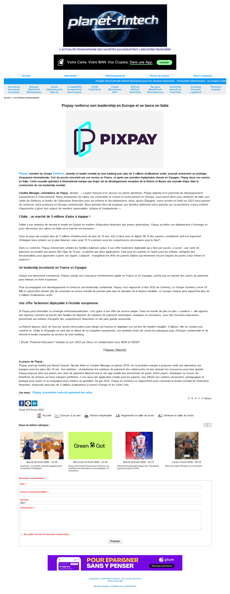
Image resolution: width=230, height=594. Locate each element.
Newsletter (70, 75)
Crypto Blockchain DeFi (114, 89)
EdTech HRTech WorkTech (135, 89)
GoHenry (58, 173)
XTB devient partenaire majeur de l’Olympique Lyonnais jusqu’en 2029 (138, 467)
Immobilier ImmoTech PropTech (176, 89)
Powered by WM (115, 581)
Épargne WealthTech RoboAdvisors (155, 89)
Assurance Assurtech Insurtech (14, 89)
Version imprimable (100, 416)
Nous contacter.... (204, 75)
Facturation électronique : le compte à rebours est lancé (195, 80)
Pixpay (23, 173)
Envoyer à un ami (69, 416)
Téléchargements (115, 75)
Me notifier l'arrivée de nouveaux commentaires (47, 534)
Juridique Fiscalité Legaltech (196, 89)
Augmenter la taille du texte (137, 416)
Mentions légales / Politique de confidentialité (115, 586)
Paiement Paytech (216, 88)
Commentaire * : (28, 508)
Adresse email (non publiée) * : (34, 492)
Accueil (26, 75)
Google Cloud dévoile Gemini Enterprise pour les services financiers (121, 80)
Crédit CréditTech (95, 88)
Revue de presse (159, 75)
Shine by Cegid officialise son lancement (183, 466)
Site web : (24, 500)
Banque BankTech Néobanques (34, 89)
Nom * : (23, 484)
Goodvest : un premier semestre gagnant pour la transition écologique (41, 467)
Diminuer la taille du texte (178, 416)
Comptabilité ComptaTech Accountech (74, 89)
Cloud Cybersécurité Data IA (54, 89)
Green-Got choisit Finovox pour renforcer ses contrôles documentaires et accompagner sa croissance (88, 468)
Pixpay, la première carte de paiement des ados (62, 392)
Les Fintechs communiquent (26, 98)
